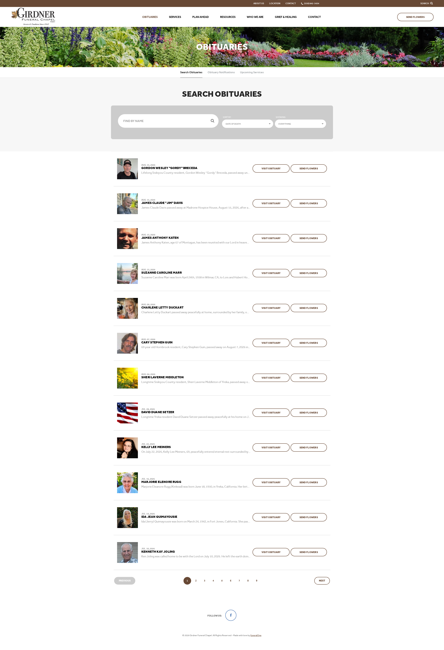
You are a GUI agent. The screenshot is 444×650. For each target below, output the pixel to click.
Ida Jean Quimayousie (159, 517)
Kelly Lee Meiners (156, 447)
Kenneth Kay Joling (158, 552)
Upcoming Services (252, 72)
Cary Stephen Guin (157, 342)
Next (322, 580)
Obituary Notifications (221, 72)
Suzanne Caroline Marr (161, 273)
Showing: (281, 117)
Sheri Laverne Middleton (162, 377)
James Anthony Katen (160, 238)
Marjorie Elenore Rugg (161, 482)
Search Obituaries (191, 72)
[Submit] (212, 121)
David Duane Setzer (157, 412)
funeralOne (255, 635)
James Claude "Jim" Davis (162, 203)
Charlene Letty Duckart (162, 307)
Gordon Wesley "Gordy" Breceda (169, 168)
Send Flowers (415, 17)
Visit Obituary (276, 168)
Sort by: (227, 117)
